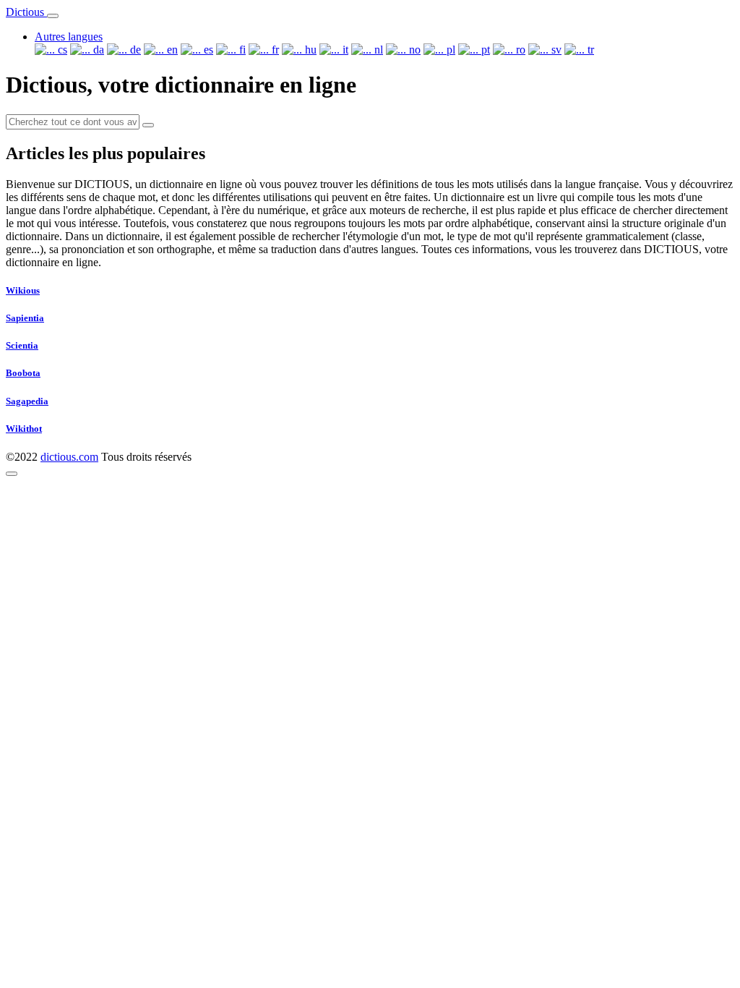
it (344, 49)
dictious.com (69, 457)
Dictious (26, 12)
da (97, 49)
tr (589, 49)
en (171, 49)
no (413, 49)
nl (377, 49)
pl (449, 49)
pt (484, 49)
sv (555, 49)
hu (309, 49)
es (207, 49)
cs (61, 49)
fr (274, 49)
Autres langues (69, 36)
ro (519, 49)
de (134, 49)
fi (241, 49)
